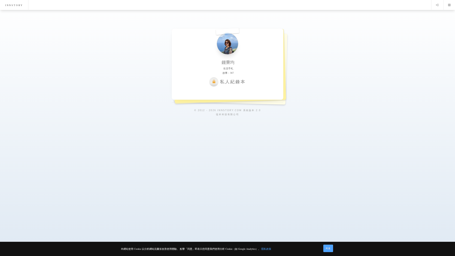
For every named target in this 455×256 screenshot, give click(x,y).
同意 (328, 248)
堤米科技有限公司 (227, 114)
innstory (14, 5)
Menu (449, 5)
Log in (437, 5)
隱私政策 (266, 248)
